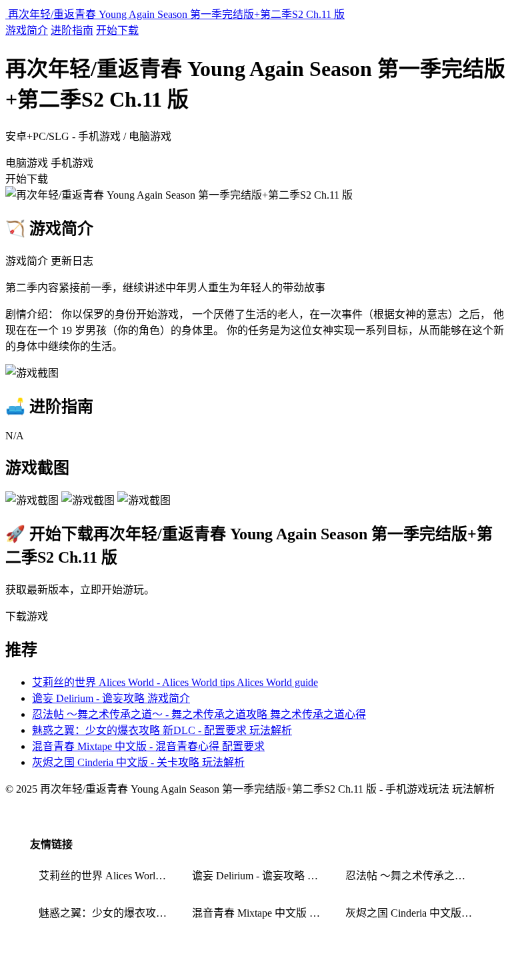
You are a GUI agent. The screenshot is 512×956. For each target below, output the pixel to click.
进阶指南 (72, 30)
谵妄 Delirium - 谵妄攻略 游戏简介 (111, 698)
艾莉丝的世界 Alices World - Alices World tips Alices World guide (175, 682)
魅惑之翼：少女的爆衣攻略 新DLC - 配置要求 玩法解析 (162, 730)
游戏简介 (26, 30)
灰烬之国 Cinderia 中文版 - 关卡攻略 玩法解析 (138, 762)
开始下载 (117, 30)
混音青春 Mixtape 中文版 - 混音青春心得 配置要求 (148, 746)
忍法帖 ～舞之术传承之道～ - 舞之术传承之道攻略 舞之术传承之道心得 (199, 714)
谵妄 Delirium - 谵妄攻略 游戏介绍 (260, 875)
